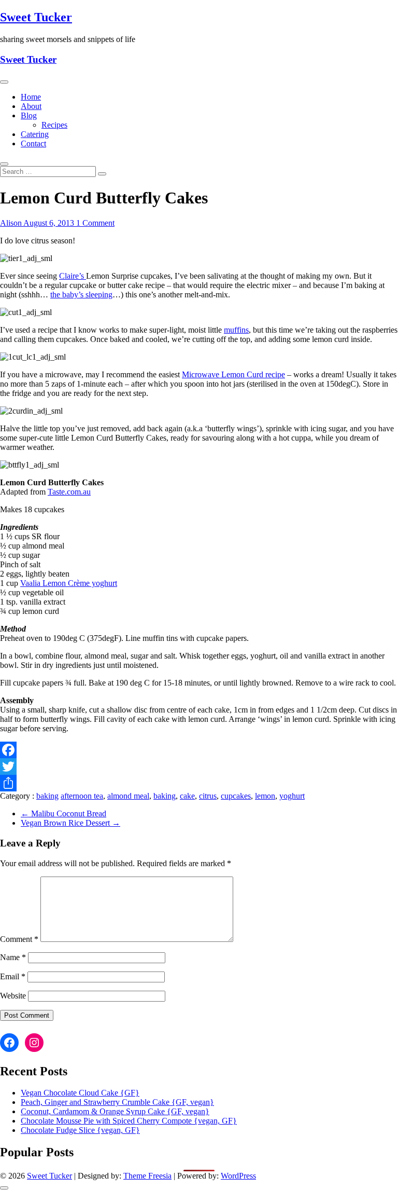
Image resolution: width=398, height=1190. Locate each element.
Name (13, 957)
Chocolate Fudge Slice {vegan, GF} (80, 1130)
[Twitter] (199, 766)
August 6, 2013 (49, 222)
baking (47, 795)
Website (13, 995)
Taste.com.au (69, 491)
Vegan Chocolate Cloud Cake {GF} (80, 1092)
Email (12, 976)
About (31, 106)
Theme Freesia (147, 1175)
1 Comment (95, 222)
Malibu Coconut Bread (63, 813)
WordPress (238, 1175)
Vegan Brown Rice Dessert (70, 822)
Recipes (54, 124)
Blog (29, 115)
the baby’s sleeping (81, 294)
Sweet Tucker (36, 17)
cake (187, 795)
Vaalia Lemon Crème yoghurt (68, 583)
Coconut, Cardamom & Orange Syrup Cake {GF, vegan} (115, 1111)
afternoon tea (82, 795)
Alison (11, 222)
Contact (33, 143)
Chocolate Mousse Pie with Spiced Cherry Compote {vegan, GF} (129, 1120)
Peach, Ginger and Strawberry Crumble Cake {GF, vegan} (117, 1102)
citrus (208, 795)
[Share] (199, 783)
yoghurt (292, 795)
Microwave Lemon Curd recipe (233, 374)
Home (31, 96)
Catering (35, 134)
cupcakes (236, 795)
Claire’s (72, 275)
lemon (265, 795)
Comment (19, 939)
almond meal (128, 795)
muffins (236, 329)
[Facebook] (199, 750)
